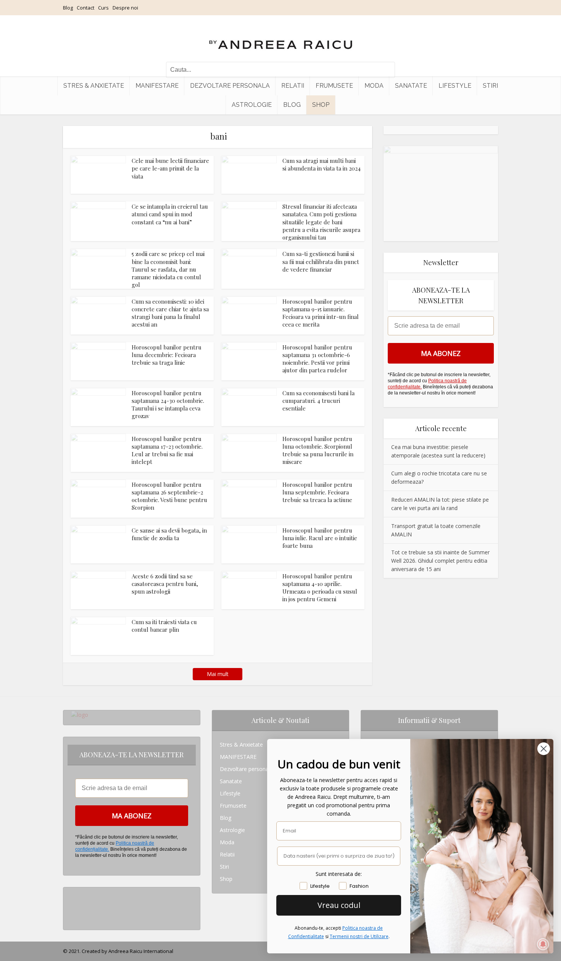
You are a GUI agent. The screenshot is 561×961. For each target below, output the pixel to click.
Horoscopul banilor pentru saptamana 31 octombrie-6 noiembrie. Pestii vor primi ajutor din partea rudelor (317, 358)
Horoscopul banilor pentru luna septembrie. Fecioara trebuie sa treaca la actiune (317, 492)
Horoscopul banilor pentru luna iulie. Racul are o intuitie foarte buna (319, 538)
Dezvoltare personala (230, 85)
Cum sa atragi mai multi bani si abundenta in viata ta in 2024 (321, 164)
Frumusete (334, 85)
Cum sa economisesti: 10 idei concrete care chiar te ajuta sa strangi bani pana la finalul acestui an (170, 313)
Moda (374, 85)
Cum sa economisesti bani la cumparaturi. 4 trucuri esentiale (318, 400)
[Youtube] (73, 917)
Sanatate (411, 85)
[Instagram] (73, 893)
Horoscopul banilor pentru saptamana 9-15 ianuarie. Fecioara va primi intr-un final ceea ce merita (320, 313)
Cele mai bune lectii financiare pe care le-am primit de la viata (170, 168)
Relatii (292, 85)
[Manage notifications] (543, 944)
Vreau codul (339, 905)
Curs (103, 7)
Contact (85, 7)
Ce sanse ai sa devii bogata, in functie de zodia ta (169, 534)
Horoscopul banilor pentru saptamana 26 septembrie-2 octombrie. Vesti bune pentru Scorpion (169, 496)
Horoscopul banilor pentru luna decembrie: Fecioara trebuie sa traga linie (167, 355)
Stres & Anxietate (93, 85)
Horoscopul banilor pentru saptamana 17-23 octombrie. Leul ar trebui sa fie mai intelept (167, 450)
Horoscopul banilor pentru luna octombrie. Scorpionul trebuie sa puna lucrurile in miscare (317, 450)
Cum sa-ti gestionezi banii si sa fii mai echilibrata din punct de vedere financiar (320, 261)
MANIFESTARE (157, 85)
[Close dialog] (543, 748)
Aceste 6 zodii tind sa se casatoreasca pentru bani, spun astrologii (165, 584)
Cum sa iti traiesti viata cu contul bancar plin (164, 625)
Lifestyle (454, 85)
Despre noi (125, 7)
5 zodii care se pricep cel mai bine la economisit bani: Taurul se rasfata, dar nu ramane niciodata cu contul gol (168, 269)
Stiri (490, 85)
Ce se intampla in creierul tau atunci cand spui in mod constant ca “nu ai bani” (170, 214)
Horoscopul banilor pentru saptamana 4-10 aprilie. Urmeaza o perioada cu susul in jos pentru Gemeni (319, 587)
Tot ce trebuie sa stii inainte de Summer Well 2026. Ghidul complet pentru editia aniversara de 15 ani (440, 561)
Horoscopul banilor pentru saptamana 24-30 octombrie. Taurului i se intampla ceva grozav (168, 404)
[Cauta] (385, 69)
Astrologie (252, 104)
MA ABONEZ (441, 353)
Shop (320, 104)
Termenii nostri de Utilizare (359, 936)
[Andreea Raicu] (281, 38)
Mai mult (218, 674)
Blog (68, 7)
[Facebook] (73, 905)
